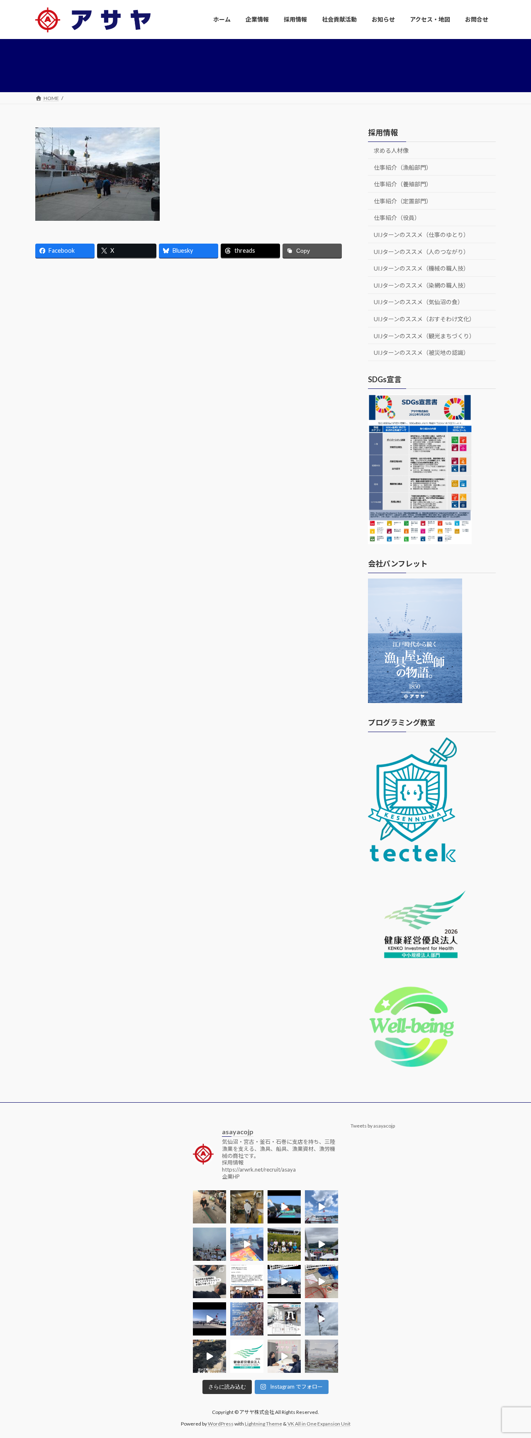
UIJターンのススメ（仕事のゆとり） (421, 234)
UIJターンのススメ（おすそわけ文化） (424, 318)
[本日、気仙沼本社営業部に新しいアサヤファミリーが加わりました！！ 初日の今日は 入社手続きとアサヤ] (209, 1281)
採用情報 (383, 132)
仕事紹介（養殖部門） (403, 184)
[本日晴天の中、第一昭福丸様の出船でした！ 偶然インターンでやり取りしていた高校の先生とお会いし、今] (321, 1206)
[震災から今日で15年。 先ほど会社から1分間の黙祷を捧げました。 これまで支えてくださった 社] (321, 1356)
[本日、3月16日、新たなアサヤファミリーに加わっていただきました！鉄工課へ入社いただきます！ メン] (284, 1356)
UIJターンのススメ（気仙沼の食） (418, 301)
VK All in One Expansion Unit (319, 1424)
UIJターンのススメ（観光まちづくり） (424, 335)
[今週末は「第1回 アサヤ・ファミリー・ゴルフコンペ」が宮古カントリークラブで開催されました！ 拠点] (284, 1244)
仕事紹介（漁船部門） (403, 167)
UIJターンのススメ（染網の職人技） (421, 284)
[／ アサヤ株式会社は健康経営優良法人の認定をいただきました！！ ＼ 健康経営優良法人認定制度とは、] (246, 1356)
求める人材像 (391, 150)
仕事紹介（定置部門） (403, 200)
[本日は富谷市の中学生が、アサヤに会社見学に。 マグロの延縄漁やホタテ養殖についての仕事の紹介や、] (321, 1281)
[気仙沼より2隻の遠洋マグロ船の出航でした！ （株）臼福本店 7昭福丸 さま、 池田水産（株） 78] (321, 1318)
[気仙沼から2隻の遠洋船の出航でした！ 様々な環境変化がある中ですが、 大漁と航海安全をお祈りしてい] (284, 1281)
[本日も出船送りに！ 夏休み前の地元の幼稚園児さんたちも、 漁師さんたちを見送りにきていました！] (209, 1244)
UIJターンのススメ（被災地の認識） (421, 352)
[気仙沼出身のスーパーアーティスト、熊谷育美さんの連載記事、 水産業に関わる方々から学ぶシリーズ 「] (246, 1281)
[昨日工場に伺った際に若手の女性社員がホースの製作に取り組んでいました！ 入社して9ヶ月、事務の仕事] (209, 1206)
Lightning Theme (263, 1424)
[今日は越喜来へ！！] (209, 1356)
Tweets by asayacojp (373, 1126)
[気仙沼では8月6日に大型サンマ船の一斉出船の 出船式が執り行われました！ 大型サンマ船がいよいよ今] (284, 1206)
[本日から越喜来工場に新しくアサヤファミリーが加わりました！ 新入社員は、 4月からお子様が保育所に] (246, 1318)
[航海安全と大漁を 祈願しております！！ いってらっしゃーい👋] (246, 1244)
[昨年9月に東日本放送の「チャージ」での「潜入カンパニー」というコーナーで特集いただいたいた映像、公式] (284, 1318)
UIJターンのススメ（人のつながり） (421, 251)
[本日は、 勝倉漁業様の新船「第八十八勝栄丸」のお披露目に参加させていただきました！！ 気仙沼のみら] (209, 1318)
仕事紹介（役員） (397, 217)
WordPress (221, 1424)
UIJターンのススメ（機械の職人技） (421, 268)
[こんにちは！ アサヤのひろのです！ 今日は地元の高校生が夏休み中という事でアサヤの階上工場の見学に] (246, 1206)
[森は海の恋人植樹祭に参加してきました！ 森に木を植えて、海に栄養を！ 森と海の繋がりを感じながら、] (321, 1244)
